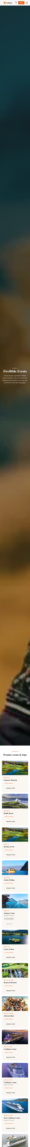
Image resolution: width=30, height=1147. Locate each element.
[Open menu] (27, 3)
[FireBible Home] (8, 3)
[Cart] (16, 3)
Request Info (10, 788)
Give (21, 2)
